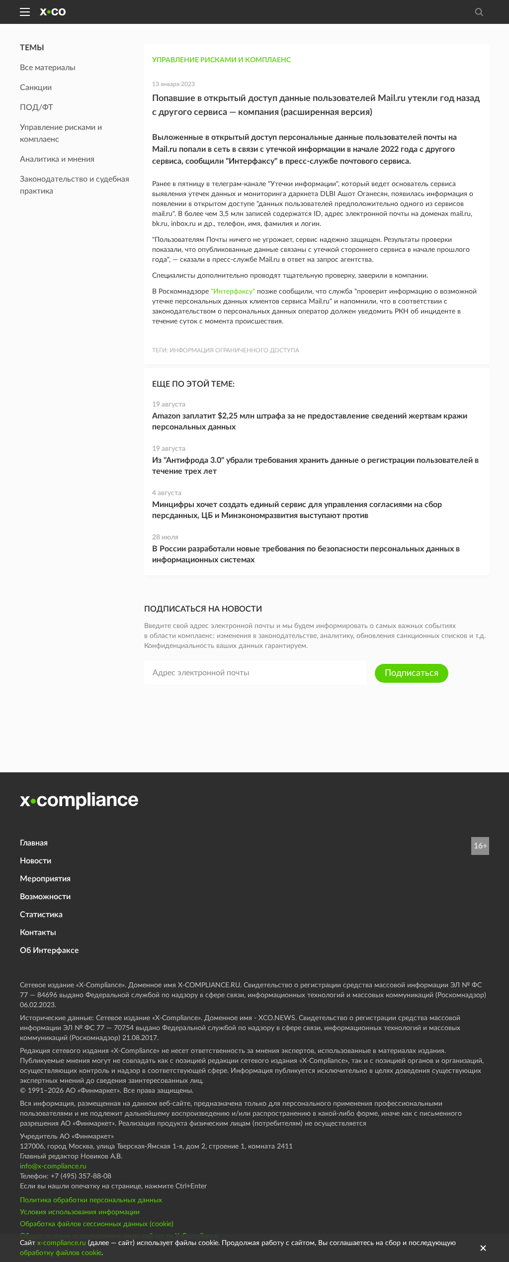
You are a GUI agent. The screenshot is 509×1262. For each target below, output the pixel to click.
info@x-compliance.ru (53, 1166)
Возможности (45, 897)
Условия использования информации (80, 1212)
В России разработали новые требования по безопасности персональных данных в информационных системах (306, 554)
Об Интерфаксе (49, 950)
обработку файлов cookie (60, 1253)
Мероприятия (45, 879)
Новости (35, 861)
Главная (34, 843)
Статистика (41, 915)
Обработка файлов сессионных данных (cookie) (96, 1224)
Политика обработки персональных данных (91, 1200)
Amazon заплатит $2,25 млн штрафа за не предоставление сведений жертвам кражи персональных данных (309, 421)
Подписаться (411, 673)
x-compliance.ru (61, 1243)
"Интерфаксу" (233, 291)
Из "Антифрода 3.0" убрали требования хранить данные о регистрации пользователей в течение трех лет (315, 465)
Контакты (38, 933)
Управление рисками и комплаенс (221, 60)
